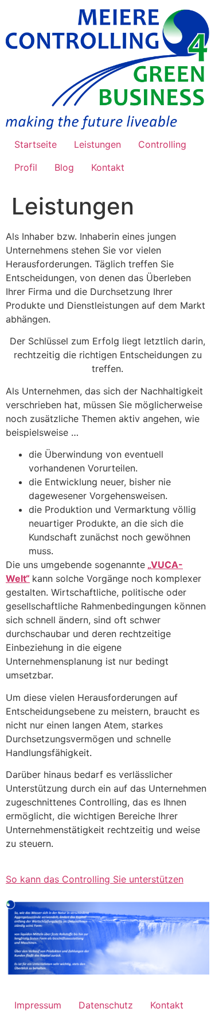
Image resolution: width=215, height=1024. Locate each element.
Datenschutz (106, 1005)
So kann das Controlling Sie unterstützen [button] (94, 879)
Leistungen (97, 144)
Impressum (37, 1005)
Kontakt (107, 167)
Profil (25, 167)
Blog (64, 167)
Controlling (162, 144)
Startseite (35, 144)
